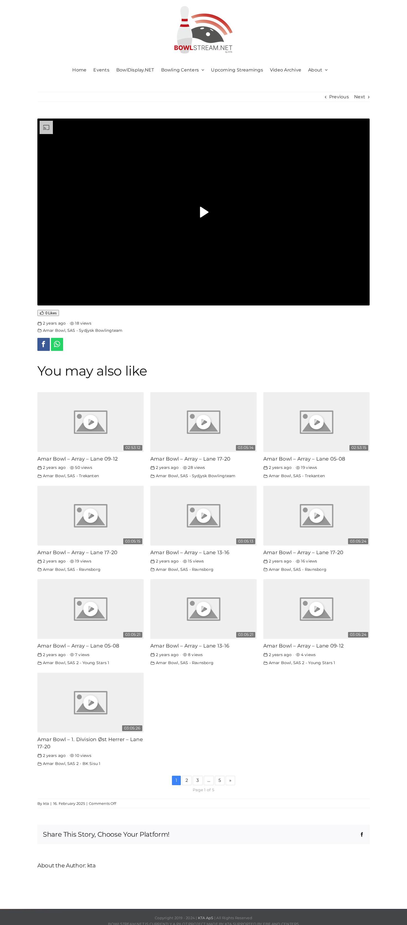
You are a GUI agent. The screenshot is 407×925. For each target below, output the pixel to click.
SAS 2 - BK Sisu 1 (84, 763)
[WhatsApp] (57, 344)
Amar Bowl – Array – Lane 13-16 (189, 552)
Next (359, 96)
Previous (339, 96)
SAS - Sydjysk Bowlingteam (95, 330)
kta (46, 803)
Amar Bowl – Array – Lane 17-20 (190, 459)
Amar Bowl (54, 330)
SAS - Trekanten (83, 475)
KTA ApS (205, 918)
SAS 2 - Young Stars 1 (88, 662)
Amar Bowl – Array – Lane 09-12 (77, 459)
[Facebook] (43, 344)
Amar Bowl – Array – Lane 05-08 (304, 459)
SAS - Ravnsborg (84, 569)
